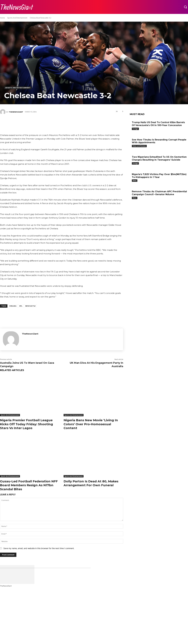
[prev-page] (130, 201)
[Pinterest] (61, 121)
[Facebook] (45, 121)
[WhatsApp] (70, 121)
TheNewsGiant (16, 112)
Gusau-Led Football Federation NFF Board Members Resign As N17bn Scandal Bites (29, 485)
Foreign (135, 129)
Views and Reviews (139, 146)
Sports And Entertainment (17, 88)
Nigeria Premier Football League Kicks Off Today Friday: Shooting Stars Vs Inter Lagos (26, 424)
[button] (185, 7)
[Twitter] (53, 121)
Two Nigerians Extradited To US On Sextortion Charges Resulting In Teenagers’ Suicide (159, 158)
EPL (20, 306)
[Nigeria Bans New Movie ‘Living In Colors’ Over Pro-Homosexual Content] (93, 395)
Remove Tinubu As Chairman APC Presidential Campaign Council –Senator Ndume (159, 193)
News (135, 180)
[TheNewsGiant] (3, 112)
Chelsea (12, 306)
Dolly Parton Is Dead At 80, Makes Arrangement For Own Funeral (91, 483)
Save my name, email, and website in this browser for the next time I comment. (38, 548)
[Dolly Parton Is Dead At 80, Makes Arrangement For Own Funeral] (93, 456)
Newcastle (30, 306)
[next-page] (132, 201)
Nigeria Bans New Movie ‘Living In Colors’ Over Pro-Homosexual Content (91, 424)
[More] (78, 121)
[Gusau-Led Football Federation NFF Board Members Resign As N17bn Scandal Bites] (29, 456)
